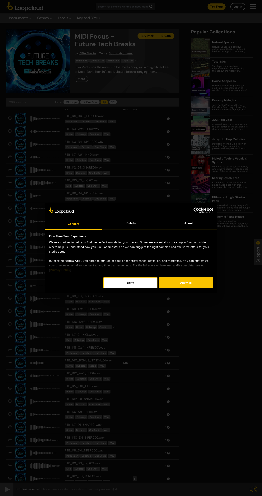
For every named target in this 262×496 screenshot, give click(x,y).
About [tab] (188, 223)
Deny (130, 282)
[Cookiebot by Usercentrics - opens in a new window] (196, 210)
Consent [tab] (73, 223)
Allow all (186, 282)
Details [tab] (131, 223)
